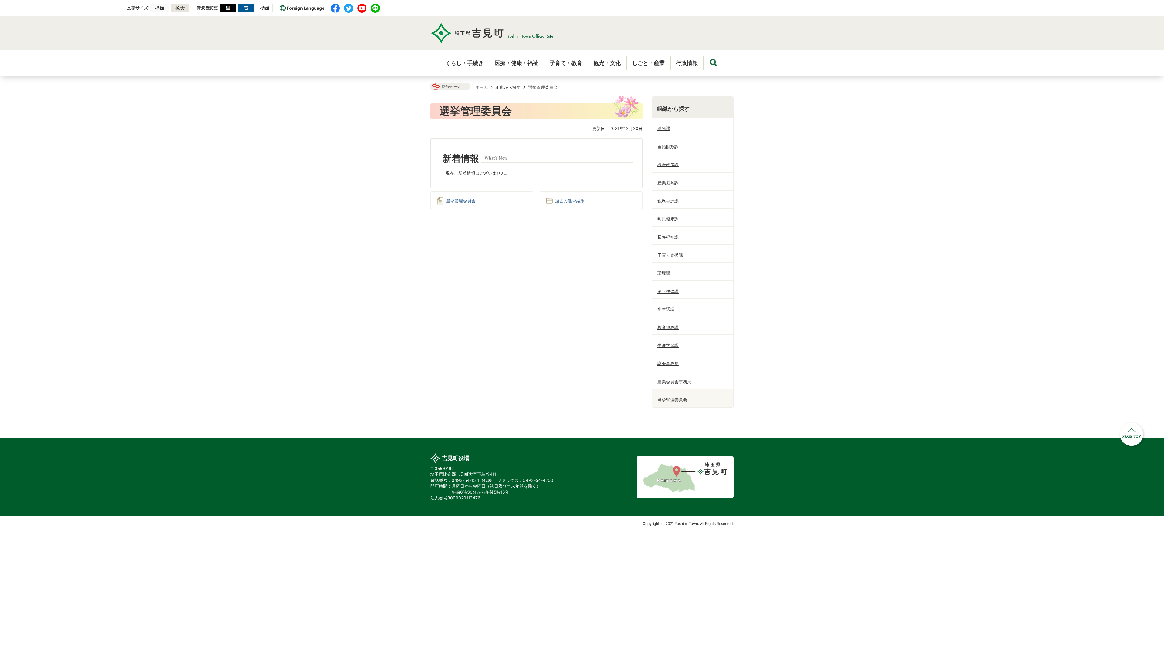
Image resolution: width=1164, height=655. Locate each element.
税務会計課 (668, 200)
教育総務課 (668, 327)
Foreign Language (305, 8)
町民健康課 (668, 218)
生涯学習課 (668, 345)
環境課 (663, 273)
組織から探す (508, 87)
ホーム (481, 87)
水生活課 (665, 309)
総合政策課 (668, 164)
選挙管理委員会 (461, 200)
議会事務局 (668, 363)
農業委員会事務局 (674, 381)
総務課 (663, 128)
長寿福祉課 (668, 237)
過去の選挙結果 (570, 200)
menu (713, 62)
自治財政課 (668, 146)
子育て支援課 (670, 254)
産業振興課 (668, 182)
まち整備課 (668, 291)
